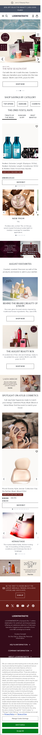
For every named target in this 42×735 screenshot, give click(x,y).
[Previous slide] (2, 59)
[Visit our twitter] (12, 605)
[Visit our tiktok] (28, 605)
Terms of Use (22, 714)
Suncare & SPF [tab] (22, 116)
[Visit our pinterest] (33, 605)
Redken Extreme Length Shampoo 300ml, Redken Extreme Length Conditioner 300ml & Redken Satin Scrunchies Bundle (20, 166)
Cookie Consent (20, 634)
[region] (20, 696)
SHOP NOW (20, 84)
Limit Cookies (20, 725)
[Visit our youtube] (22, 605)
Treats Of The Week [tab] (9, 116)
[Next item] (36, 155)
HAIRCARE (22, 104)
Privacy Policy (9, 714)
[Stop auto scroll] (38, 34)
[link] (33, 16)
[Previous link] (4, 212)
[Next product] (36, 479)
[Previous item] (4, 155)
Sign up (20, 595)
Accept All (20, 731)
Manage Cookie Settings (20, 718)
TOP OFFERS (8, 104)
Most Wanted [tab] (33, 116)
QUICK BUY (21, 182)
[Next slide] (38, 59)
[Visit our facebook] (7, 605)
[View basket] (37, 16)
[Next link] (36, 212)
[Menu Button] (2, 16)
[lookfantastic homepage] (20, 16)
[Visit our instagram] (17, 605)
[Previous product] (4, 479)
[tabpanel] (20, 155)
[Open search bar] (6, 16)
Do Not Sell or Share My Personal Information (20, 637)
